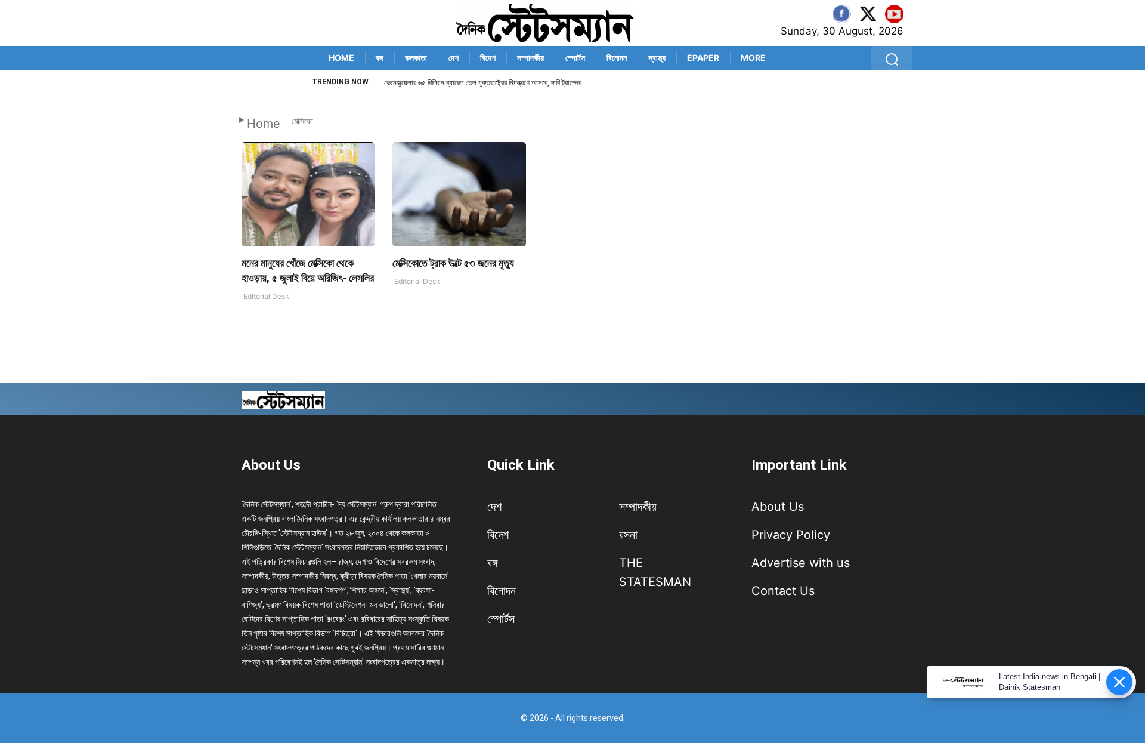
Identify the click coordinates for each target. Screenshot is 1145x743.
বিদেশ (488, 58)
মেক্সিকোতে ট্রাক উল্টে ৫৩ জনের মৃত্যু (453, 263)
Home (341, 58)
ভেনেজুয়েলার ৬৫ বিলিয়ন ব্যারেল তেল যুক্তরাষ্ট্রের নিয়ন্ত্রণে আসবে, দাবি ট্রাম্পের (482, 82)
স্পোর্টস (575, 58)
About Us (271, 465)
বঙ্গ (379, 58)
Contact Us (783, 591)
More (753, 58)
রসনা (628, 535)
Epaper (703, 58)
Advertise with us (800, 563)
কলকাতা (416, 58)
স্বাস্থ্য (657, 58)
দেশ (453, 58)
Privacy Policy (790, 535)
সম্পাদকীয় (530, 58)
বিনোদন (616, 58)
